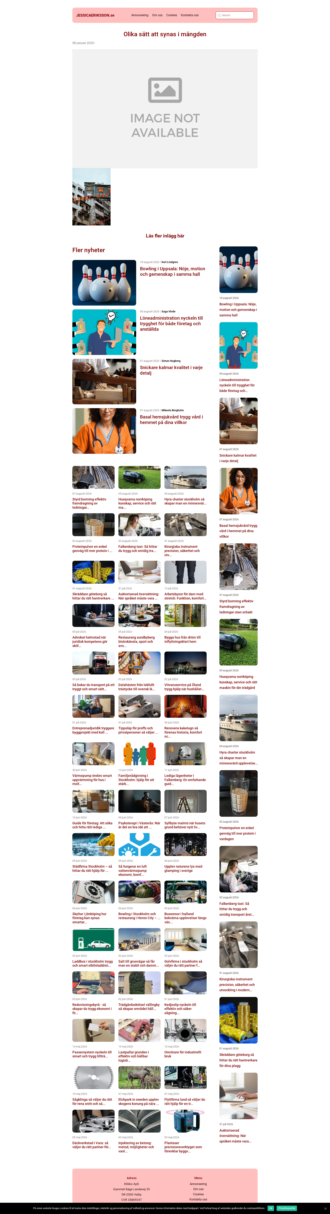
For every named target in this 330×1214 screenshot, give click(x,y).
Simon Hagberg (171, 360)
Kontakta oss (190, 15)
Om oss (157, 15)
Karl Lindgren (170, 262)
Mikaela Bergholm (173, 410)
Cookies (171, 15)
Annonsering (139, 15)
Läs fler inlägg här (165, 236)
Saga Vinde (169, 311)
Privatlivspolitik (286, 1208)
